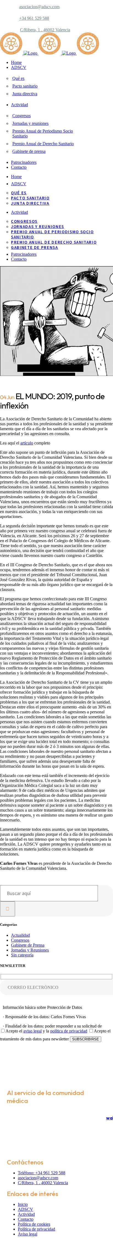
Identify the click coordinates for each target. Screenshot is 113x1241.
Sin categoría (22, 955)
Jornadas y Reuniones (30, 950)
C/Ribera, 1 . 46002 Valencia (45, 29)
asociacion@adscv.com (39, 6)
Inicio (23, 1204)
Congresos (20, 940)
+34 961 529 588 (34, 18)
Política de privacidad (36, 1229)
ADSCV (25, 1209)
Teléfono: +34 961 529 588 (41, 1172)
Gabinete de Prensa (27, 945)
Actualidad (20, 935)
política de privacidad (68, 1031)
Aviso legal (27, 1234)
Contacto (25, 1219)
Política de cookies (34, 1224)
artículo (26, 443)
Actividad (26, 1214)
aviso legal (32, 1031)
